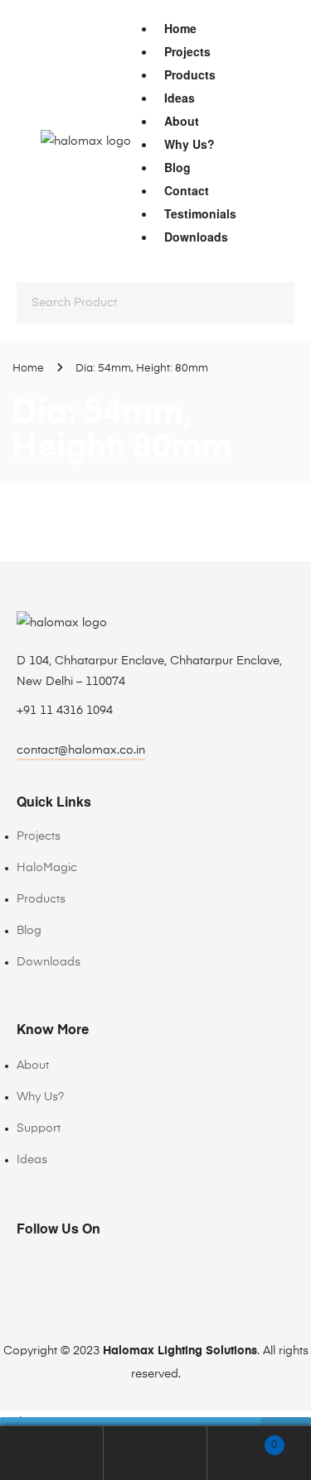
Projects (187, 51)
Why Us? (40, 1097)
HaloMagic (47, 868)
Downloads (196, 236)
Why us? (189, 144)
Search (155, 1453)
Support (39, 1128)
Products (190, 74)
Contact (186, 190)
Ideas (179, 97)
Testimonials (200, 213)
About (181, 121)
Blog (177, 167)
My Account (52, 1453)
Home (180, 28)
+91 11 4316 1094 (65, 710)
